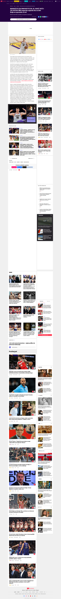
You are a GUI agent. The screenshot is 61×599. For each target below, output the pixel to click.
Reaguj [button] (40, 88)
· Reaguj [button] (41, 137)
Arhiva (39, 593)
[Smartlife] (33, 592)
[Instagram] (41, 39)
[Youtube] (45, 39)
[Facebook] (39, 39)
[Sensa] (37, 592)
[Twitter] (43, 39)
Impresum (20, 593)
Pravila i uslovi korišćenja (28, 593)
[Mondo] (3, 1)
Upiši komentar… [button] (15, 347)
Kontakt (23, 593)
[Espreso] (18, 592)
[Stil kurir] (23, 592)
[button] (34, 17)
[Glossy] (26, 592)
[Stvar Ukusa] (45, 592)
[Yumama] (41, 592)
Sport (15, 6)
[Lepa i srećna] (30, 592)
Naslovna (11, 6)
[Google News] (49, 39)
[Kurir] (15, 592)
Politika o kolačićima (35, 593)
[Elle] (21, 592)
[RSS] (51, 39)
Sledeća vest (30, 158)
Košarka (18, 6)
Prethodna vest (14, 158)
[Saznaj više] (51, 215)
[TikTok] (47, 39)
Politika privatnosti (43, 593)
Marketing (16, 593)
